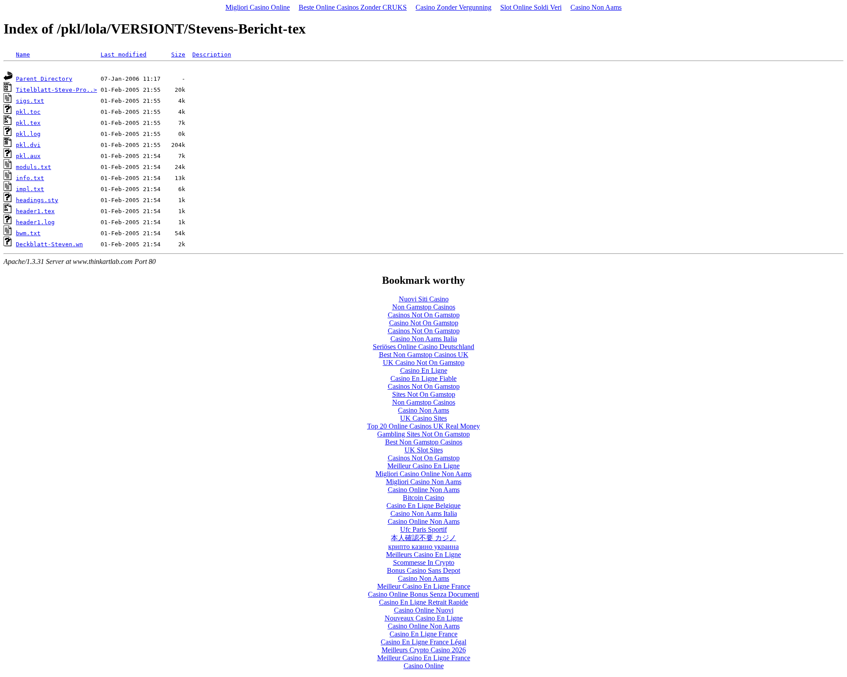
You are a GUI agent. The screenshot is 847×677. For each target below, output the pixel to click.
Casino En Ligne (423, 370)
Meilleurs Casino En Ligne (423, 554)
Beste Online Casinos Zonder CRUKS (353, 7)
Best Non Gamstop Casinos (423, 442)
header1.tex (35, 211)
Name (23, 54)
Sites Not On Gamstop (423, 394)
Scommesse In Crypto (423, 562)
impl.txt (30, 189)
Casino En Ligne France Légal (423, 642)
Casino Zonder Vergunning (453, 7)
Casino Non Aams (596, 7)
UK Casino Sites (423, 418)
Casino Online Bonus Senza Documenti (423, 594)
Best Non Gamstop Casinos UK (423, 354)
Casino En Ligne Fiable (423, 378)
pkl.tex (28, 123)
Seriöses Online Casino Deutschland (423, 346)
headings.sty (37, 200)
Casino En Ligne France (423, 634)
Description (211, 54)
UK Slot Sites (424, 450)
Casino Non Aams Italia (423, 338)
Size (178, 54)
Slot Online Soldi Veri (531, 7)
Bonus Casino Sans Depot (423, 570)
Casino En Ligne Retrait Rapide (423, 602)
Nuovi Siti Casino (424, 299)
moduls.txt (33, 167)
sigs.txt (30, 101)
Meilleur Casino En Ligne (423, 466)
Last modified (123, 54)
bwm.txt (28, 233)
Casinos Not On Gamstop (424, 315)
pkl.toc (28, 112)
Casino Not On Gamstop (423, 323)
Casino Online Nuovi (423, 610)
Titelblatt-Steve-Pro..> (56, 90)
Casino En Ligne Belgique (423, 505)
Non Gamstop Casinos (423, 307)
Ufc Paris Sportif (423, 529)
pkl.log (28, 134)
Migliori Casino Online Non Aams (423, 474)
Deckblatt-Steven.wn (49, 244)
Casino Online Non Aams (424, 489)
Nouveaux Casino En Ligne (424, 618)
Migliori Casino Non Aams (423, 481)
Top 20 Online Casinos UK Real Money (423, 426)
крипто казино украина (423, 546)
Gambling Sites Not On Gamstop (423, 434)
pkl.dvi (28, 145)
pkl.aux (28, 156)
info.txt (30, 178)
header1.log (35, 222)
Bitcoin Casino (423, 497)
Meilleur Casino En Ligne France (423, 586)
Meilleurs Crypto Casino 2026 (424, 650)
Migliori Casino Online (257, 7)
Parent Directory (44, 78)
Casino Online (424, 665)
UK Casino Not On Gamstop (424, 362)
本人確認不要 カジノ (423, 538)
